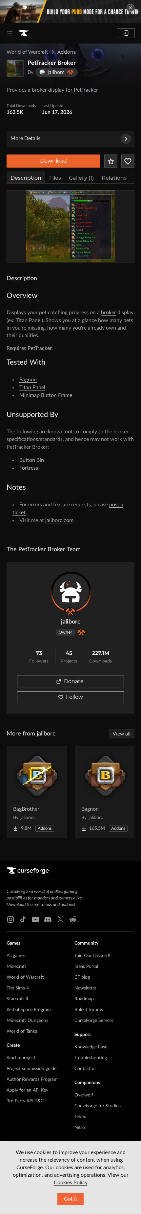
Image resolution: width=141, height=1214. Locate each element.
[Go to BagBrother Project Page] (37, 792)
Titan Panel (32, 387)
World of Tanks (22, 1031)
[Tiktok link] (23, 919)
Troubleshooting (90, 1058)
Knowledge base (90, 1047)
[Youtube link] (35, 919)
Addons (66, 52)
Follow (74, 697)
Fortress (28, 468)
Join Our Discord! (92, 955)
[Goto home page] (23, 33)
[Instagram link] (10, 919)
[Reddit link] (73, 919)
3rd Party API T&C (25, 1101)
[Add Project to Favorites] (110, 161)
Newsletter (85, 988)
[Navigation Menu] (10, 33)
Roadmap (84, 999)
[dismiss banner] (130, 8)
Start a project (21, 1058)
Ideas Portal (86, 966)
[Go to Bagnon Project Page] (105, 792)
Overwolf (83, 1095)
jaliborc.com (59, 520)
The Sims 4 (18, 988)
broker (108, 312)
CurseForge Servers (93, 1020)
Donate (74, 681)
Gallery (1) (81, 178)
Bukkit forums (88, 1009)
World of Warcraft (27, 52)
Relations (114, 178)
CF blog (82, 977)
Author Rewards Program (32, 1079)
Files (55, 178)
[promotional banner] (70, 11)
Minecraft (16, 966)
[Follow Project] (127, 161)
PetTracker (39, 348)
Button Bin (31, 460)
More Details (25, 138)
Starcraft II (17, 999)
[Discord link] (48, 919)
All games (16, 955)
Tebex (80, 1116)
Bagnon (28, 379)
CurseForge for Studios (97, 1106)
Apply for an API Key (27, 1090)
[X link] (60, 919)
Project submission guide (31, 1068)
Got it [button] (70, 1199)
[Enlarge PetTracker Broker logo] (15, 68)
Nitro (79, 1127)
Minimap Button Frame (45, 395)
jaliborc (70, 622)
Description (25, 178)
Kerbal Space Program (29, 1009)
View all (122, 734)
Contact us (85, 1068)
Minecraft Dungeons (27, 1020)
